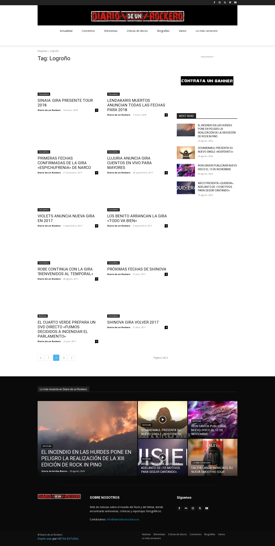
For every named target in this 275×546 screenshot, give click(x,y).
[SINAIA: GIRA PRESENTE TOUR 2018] (68, 80)
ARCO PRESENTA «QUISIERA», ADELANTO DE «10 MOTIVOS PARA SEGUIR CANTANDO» (216, 187)
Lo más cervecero (201, 463)
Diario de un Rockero (49, 110)
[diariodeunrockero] (137, 16)
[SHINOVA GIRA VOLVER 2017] (137, 302)
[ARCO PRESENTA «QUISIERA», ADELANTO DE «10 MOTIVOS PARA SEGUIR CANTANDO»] (186, 187)
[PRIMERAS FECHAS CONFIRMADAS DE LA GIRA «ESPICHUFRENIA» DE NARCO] (68, 138)
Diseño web (45, 538)
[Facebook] (214, 3)
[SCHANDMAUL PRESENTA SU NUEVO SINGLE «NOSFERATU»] (186, 152)
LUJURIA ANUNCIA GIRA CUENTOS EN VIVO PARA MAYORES (129, 163)
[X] (225, 3)
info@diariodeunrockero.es (123, 519)
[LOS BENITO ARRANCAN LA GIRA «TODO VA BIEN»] (137, 196)
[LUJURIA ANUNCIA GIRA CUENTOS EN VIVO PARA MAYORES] (137, 138)
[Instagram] (220, 3)
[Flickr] (186, 508)
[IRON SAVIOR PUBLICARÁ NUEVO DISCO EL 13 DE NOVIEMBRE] (186, 170)
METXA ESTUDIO (67, 538)
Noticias (43, 316)
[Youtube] (235, 3)
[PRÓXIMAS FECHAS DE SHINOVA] (137, 249)
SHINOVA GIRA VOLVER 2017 (133, 322)
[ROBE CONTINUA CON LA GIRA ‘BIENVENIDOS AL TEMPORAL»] (68, 249)
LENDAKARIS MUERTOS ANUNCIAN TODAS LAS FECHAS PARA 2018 (136, 105)
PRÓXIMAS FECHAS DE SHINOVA (136, 269)
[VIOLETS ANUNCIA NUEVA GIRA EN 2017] (68, 196)
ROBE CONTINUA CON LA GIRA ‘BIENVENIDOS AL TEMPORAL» (65, 271)
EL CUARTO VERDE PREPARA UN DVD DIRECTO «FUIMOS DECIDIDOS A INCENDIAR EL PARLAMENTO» (67, 329)
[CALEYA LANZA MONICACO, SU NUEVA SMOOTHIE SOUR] (212, 457)
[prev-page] (41, 358)
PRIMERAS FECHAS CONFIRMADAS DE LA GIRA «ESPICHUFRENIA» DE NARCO (64, 163)
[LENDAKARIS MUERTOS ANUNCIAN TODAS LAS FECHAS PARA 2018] (137, 80)
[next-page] (71, 358)
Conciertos (44, 94)
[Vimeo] (230, 3)
